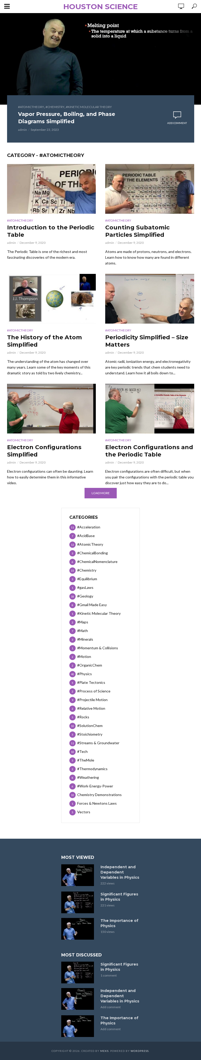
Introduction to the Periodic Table (50, 231)
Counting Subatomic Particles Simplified (137, 231)
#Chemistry (55, 107)
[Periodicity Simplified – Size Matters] (149, 299)
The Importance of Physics (119, 923)
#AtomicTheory (31, 107)
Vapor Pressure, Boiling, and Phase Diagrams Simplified (66, 118)
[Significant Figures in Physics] (78, 902)
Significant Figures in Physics (119, 897)
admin (22, 130)
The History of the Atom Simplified (44, 341)
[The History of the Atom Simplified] (51, 299)
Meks (104, 1050)
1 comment (108, 975)
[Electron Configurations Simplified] (51, 408)
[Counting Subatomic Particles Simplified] (149, 189)
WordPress (140, 1050)
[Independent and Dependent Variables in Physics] (78, 875)
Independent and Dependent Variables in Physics (119, 872)
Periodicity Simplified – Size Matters (146, 341)
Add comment (177, 123)
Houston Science (100, 6)
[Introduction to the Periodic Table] (51, 189)
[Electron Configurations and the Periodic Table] (149, 408)
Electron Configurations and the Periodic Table (149, 451)
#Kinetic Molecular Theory (89, 107)
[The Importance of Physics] (78, 929)
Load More (101, 493)
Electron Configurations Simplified (44, 451)
